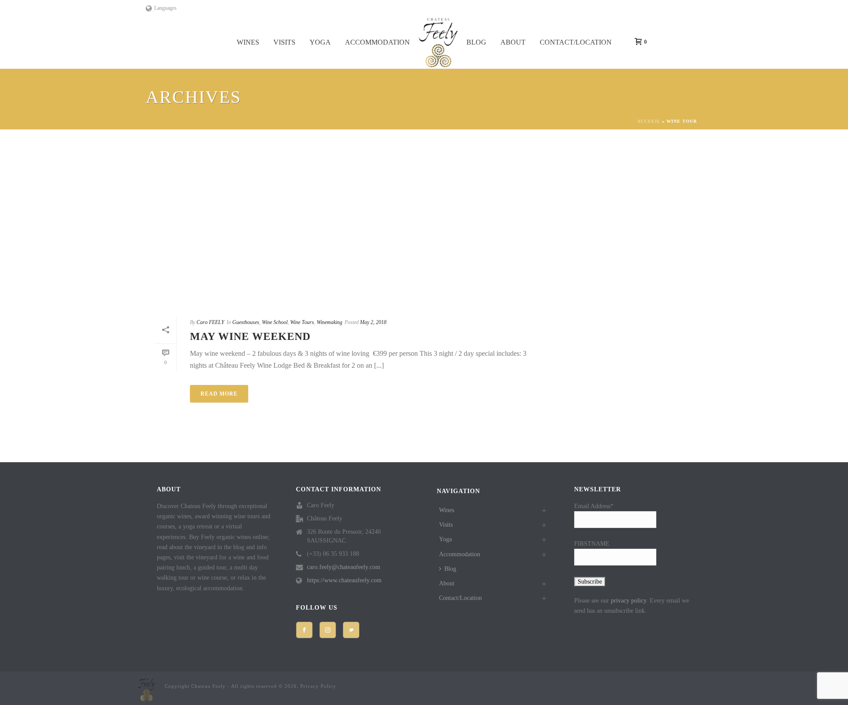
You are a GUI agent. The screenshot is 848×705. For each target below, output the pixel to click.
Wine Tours (302, 322)
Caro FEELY (210, 322)
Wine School (275, 322)
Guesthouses (245, 322)
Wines (248, 42)
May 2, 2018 (373, 322)
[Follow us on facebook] (304, 630)
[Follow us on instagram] (327, 630)
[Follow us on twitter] (351, 630)
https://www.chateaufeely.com (344, 580)
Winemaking (329, 322)
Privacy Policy (318, 686)
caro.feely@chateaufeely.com (343, 567)
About (513, 42)
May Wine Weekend (250, 336)
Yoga (320, 42)
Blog (476, 42)
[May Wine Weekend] (346, 229)
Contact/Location (576, 42)
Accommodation (377, 42)
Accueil (648, 121)
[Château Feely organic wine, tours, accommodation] (438, 41)
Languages (165, 8)
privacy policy (628, 600)
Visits (284, 42)
